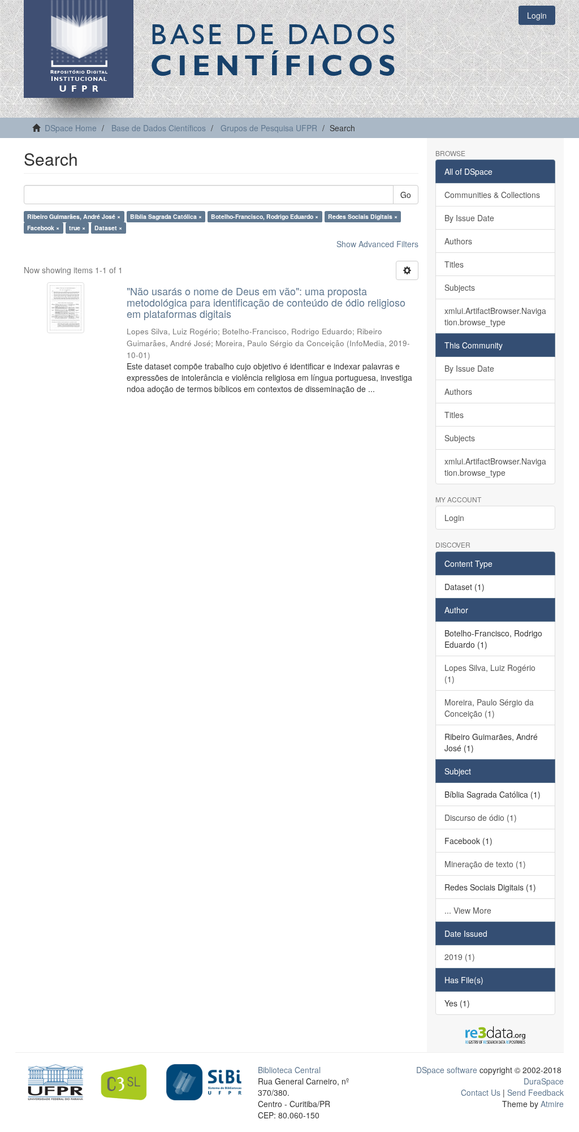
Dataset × (108, 227)
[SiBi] (203, 1081)
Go (405, 194)
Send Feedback (535, 1092)
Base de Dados (275, 49)
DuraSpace (544, 1081)
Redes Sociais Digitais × (362, 216)
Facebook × (43, 227)
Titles (454, 264)
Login (454, 517)
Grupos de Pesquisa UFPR (269, 128)
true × (77, 227)
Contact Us (480, 1092)
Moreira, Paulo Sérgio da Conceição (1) (489, 707)
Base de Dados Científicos (158, 128)
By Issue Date (469, 217)
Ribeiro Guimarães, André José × (73, 216)
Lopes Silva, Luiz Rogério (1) (489, 673)
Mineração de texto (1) (485, 864)
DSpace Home (71, 128)
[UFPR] (52, 1081)
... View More (467, 910)
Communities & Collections (492, 194)
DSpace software (446, 1069)
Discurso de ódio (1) (480, 817)
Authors (458, 241)
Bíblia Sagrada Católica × (166, 216)
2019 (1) (459, 956)
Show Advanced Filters (377, 243)
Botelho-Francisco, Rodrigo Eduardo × (264, 216)
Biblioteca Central (289, 1069)
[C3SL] (128, 1081)
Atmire (551, 1103)
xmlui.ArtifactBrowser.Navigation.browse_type (495, 316)
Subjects (459, 287)
